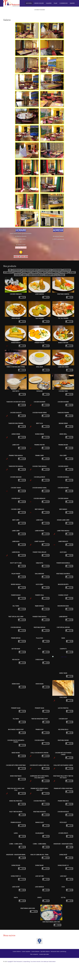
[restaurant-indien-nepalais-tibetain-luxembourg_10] (52, 99)
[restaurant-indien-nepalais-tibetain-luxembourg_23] (27, 219)
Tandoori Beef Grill (57, 270)
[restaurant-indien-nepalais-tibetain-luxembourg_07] (27, 82)
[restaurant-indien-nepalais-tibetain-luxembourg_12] (52, 116)
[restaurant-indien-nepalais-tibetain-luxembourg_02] (52, 31)
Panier (72, 3)
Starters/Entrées (17, 270)
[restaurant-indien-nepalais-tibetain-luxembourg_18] (52, 167)
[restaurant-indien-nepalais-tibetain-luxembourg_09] (27, 99)
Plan (55, 3)
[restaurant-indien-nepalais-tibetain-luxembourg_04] (52, 48)
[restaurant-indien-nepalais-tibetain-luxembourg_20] (52, 185)
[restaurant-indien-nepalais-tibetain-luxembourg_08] (52, 82)
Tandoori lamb (67, 270)
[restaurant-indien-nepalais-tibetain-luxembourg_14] (52, 133)
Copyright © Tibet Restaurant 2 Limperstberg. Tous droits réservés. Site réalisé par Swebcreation (31, 961)
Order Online (39, 3)
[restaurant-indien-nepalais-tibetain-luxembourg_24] (52, 219)
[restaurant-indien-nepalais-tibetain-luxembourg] (27, 31)
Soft (57, 275)
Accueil (29, 3)
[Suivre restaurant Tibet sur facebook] (39, 941)
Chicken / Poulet (26, 272)
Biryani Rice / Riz (64, 272)
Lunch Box (62, 275)
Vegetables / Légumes (53, 272)
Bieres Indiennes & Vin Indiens (35, 275)
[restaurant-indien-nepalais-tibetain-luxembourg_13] (27, 133)
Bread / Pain (72, 272)
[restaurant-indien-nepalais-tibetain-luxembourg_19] (27, 185)
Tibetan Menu (17, 275)
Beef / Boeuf (34, 272)
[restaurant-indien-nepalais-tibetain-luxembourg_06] (52, 65)
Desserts (24, 275)
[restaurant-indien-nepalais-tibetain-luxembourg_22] (52, 202)
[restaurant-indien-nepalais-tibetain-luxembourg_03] (27, 48)
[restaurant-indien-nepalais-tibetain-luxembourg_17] (27, 167)
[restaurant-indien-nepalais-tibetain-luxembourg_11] (27, 116)
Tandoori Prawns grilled (46, 270)
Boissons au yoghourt (49, 275)
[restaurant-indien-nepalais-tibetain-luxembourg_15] (27, 150)
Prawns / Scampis (8, 272)
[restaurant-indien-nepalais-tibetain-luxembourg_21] (27, 202)
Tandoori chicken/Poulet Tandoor (30, 270)
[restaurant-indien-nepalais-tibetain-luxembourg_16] (52, 150)
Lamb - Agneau (43, 272)
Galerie (48, 3)
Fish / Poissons (17, 272)
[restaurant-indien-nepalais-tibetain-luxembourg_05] (27, 65)
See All (10, 270)
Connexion (63, 3)
